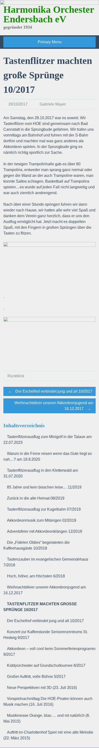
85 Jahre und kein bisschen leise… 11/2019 (44, 487)
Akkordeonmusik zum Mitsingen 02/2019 (41, 520)
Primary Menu (50, 42)
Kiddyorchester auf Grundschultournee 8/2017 (46, 665)
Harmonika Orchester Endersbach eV (48, 14)
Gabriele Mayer (53, 104)
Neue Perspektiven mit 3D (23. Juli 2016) (42, 688)
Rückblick (15, 376)
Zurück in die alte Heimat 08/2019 (35, 498)
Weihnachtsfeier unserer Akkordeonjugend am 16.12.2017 (53, 406)
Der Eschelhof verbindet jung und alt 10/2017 (50, 391)
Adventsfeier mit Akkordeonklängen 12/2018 (44, 531)
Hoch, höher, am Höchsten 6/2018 (36, 576)
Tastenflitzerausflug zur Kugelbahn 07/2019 (44, 509)
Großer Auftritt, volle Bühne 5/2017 (36, 676)
